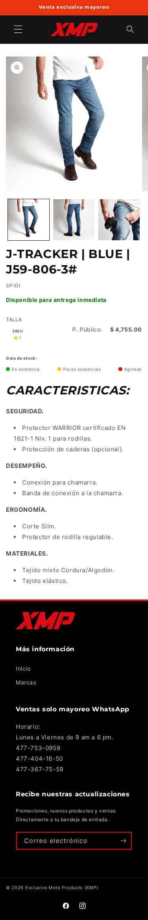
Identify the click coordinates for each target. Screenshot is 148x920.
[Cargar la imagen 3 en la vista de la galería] (119, 220)
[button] (130, 29)
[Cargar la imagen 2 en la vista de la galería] (74, 220)
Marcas (26, 682)
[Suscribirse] (123, 840)
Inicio (23, 668)
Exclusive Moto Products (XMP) (61, 887)
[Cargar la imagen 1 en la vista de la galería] (28, 220)
